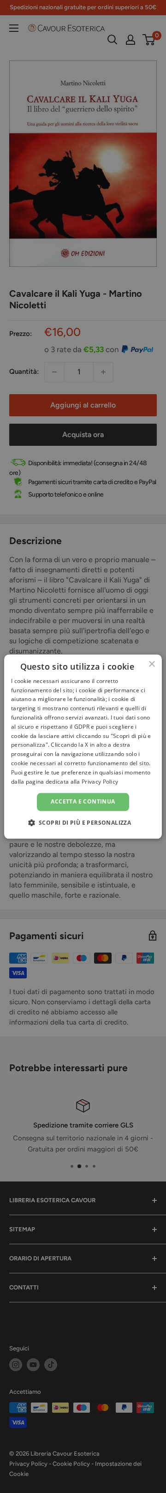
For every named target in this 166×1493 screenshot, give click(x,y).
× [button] (151, 664)
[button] (83, 822)
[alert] (83, 746)
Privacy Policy (100, 781)
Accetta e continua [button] (83, 802)
